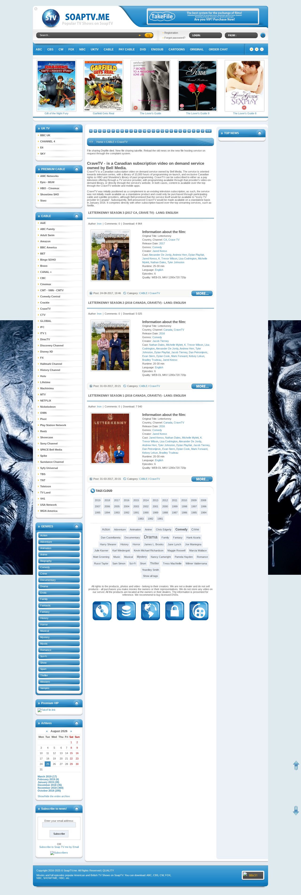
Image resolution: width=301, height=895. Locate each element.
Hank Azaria (193, 537)
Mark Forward (179, 356)
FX (42, 357)
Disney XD (46, 351)
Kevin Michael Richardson (148, 550)
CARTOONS (177, 49)
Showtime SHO (49, 194)
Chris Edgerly (163, 529)
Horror (44, 624)
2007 (97, 506)
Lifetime (45, 382)
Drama (44, 586)
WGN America (48, 510)
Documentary (48, 580)
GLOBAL (45, 321)
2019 (97, 500)
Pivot (43, 419)
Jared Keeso (159, 251)
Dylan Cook (163, 356)
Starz (43, 200)
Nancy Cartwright (161, 556)
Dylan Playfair (196, 254)
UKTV (95, 49)
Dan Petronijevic (198, 352)
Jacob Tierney (160, 341)
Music (116, 556)
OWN (43, 412)
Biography (46, 560)
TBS (42, 474)
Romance (45, 650)
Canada (139, 302)
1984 (203, 512)
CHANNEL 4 (47, 141)
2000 (165, 506)
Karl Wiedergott (121, 550)
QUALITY (108, 870)
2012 (165, 500)
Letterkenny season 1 (106, 395)
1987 (175, 512)
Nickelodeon (48, 406)
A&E (43, 223)
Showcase (46, 437)
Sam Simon (118, 563)
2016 (129, 302)
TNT (42, 480)
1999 (175, 506)
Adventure (46, 541)
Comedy (45, 567)
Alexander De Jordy (160, 254)
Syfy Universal (49, 468)
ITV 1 (43, 333)
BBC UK (45, 135)
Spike (43, 455)
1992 (126, 512)
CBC (43, 278)
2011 (174, 500)
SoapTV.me (70, 870)
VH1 (42, 498)
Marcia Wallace (198, 550)
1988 (165, 512)
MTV (43, 394)
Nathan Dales (158, 262)
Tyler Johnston (175, 262)
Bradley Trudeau (151, 359)
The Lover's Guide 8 (244, 113)
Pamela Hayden (184, 556)
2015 (136, 500)
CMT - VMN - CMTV (51, 290)
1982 (150, 518)
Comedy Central (50, 296)
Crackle (44, 302)
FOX (71, 49)
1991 (136, 512)
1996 (203, 506)
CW (61, 49)
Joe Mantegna (193, 544)
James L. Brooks (154, 544)
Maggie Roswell (176, 550)
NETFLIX (45, 400)
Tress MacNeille (172, 563)
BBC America (48, 247)
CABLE (109, 49)
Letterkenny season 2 (106, 302)
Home (99, 141)
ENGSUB (157, 49)
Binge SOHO (48, 259)
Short (143, 563)
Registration (171, 32)
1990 (146, 512)
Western (45, 681)
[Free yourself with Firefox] (150, 621)
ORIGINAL (197, 49)
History (44, 618)
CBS (50, 49)
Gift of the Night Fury (56, 113)
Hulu (43, 376)
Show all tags (150, 576)
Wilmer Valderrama (196, 563)
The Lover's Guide (150, 113)
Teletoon (45, 486)
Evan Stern (148, 356)
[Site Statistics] (256, 50)
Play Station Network (53, 425)
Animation (45, 548)
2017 (129, 212)
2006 (107, 506)
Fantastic (45, 605)
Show (43, 662)
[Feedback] (251, 50)
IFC (42, 327)
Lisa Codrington (188, 258)
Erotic (43, 592)
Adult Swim (47, 235)
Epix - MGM (47, 182)
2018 (107, 500)
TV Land (45, 492)
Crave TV (146, 212)
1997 (194, 506)
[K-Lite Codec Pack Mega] (102, 621)
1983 (141, 518)
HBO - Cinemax (49, 188)
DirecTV (45, 339)
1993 (117, 512)
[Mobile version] (262, 50)
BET (42, 253)
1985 (194, 512)
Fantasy (45, 611)
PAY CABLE (127, 49)
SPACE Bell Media (51, 449)
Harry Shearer (108, 544)
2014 (146, 500)
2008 (203, 500)
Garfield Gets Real (103, 113)
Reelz (43, 431)
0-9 (208, 131)
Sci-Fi (43, 656)
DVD (143, 49)
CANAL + (45, 272)
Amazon (45, 241)
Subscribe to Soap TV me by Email (59, 847)
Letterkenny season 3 (106, 212)
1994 (107, 512)
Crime (43, 573)
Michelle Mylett (174, 344)
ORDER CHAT (218, 49)
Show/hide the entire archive (54, 796)
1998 (184, 506)
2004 (126, 506)
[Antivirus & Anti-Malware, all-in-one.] (174, 621)
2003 (136, 506)
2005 (117, 506)
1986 (184, 512)
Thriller (44, 675)
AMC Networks (49, 176)
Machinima (47, 388)
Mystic (44, 643)
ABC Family (47, 229)
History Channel (50, 370)
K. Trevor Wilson (167, 258)
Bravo (44, 265)
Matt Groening (101, 556)
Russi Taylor (101, 563)
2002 (146, 506)
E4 (41, 147)
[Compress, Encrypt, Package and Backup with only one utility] (126, 621)
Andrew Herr (180, 254)
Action (43, 535)
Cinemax (45, 284)
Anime (43, 554)
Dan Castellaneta (110, 537)
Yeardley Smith (150, 569)
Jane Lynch (174, 544)
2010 (184, 500)
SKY (42, 153)
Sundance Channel (52, 461)
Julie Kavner (101, 550)
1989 (155, 512)
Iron (99, 223)
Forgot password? (174, 37)
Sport (43, 669)
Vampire (44, 688)
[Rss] (35, 9)
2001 (155, 506)
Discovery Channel (51, 345)
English (172, 212)
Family (44, 599)
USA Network (48, 504)
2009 (194, 500)
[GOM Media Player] (199, 621)
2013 (155, 500)
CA (135, 212)
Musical (44, 630)
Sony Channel (49, 443)
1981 (160, 518)
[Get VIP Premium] (203, 22)
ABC (39, 49)
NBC (82, 49)
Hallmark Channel (51, 363)
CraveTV (45, 308)
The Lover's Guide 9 (197, 113)
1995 (97, 512)
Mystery (45, 637)
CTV (42, 314)
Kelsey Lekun (196, 356)
